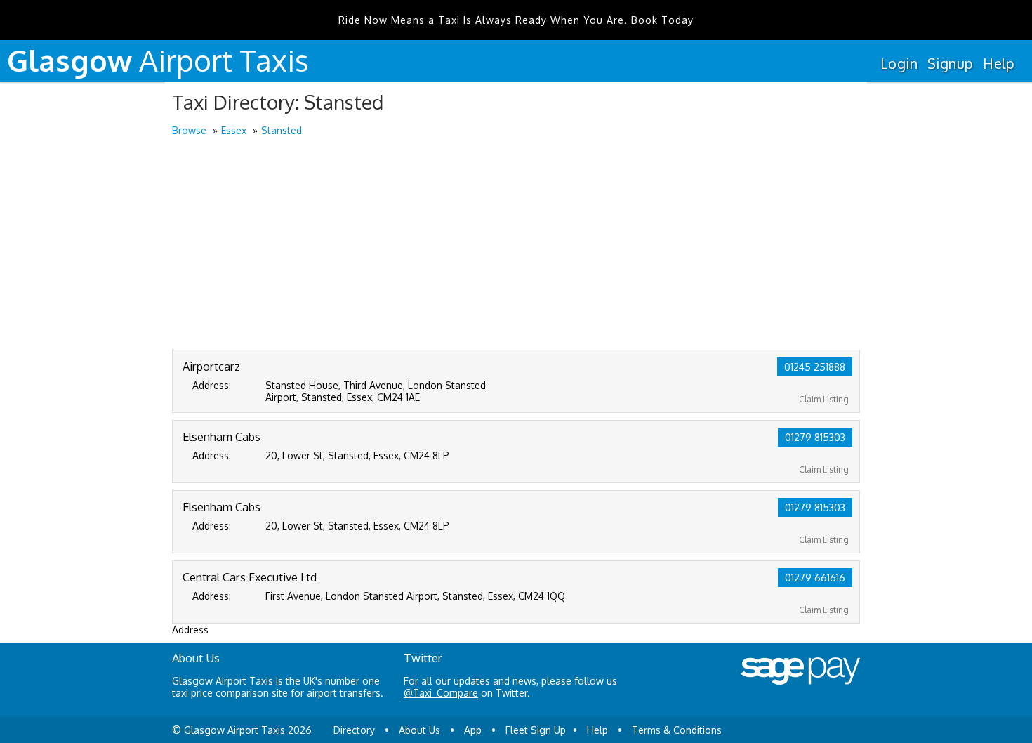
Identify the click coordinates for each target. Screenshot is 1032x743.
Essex (233, 130)
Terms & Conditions (677, 730)
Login (899, 63)
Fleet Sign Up (535, 730)
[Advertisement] (516, 244)
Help (998, 63)
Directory (354, 730)
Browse (189, 130)
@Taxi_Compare (441, 693)
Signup (950, 63)
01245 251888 (814, 367)
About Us (419, 730)
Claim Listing (824, 399)
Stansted (281, 130)
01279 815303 (815, 437)
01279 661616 (815, 578)
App (473, 730)
